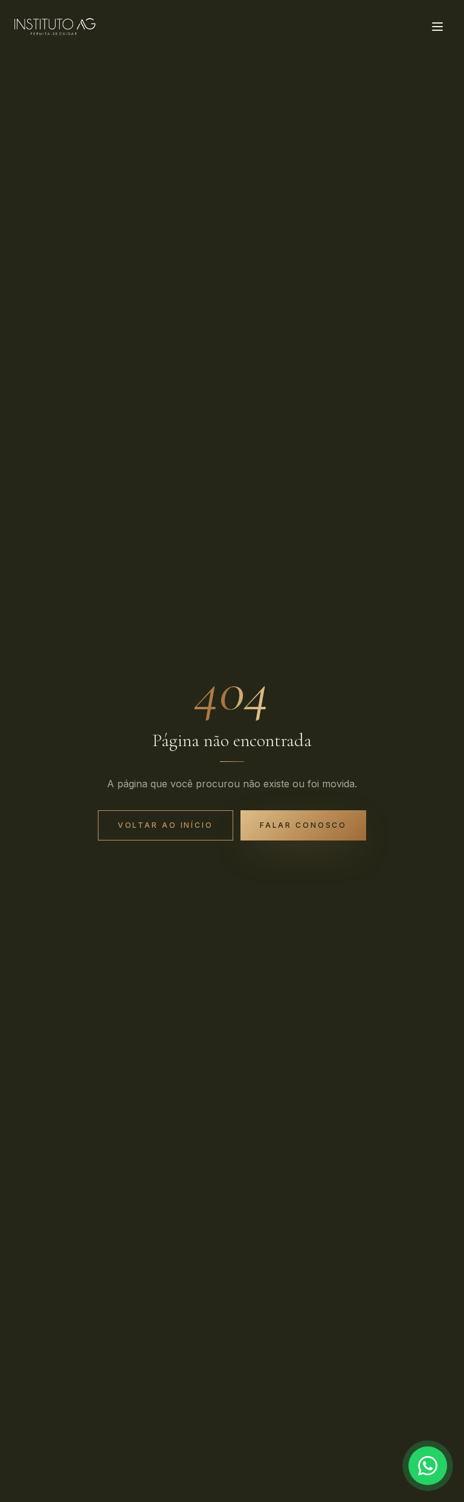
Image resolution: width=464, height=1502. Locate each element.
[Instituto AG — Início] (54, 26)
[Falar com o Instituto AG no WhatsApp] (427, 1465)
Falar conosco (303, 825)
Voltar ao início (165, 825)
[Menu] (437, 27)
